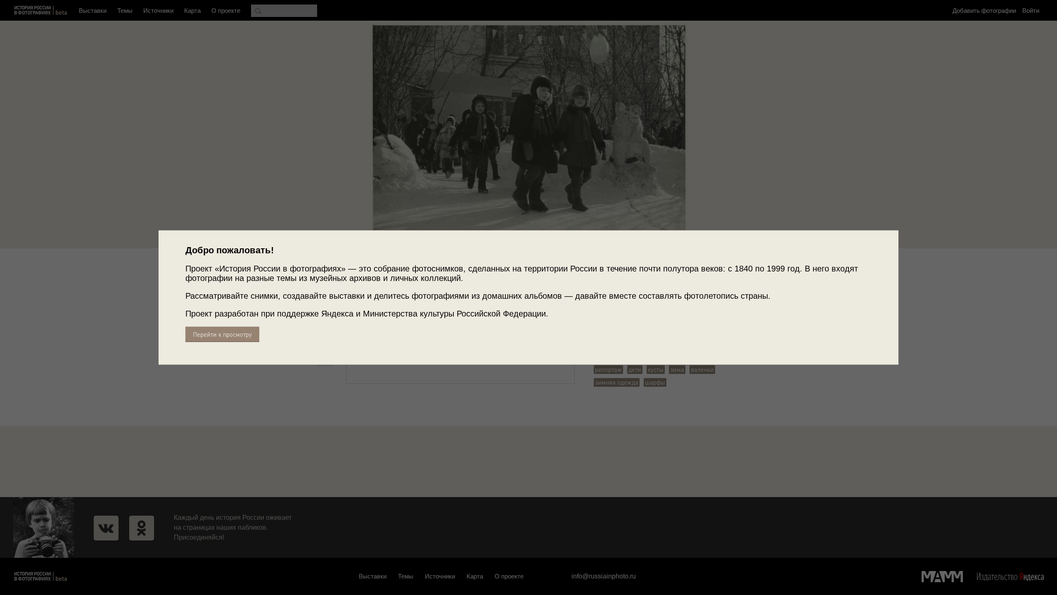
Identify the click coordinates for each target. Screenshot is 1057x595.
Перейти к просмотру (222, 334)
